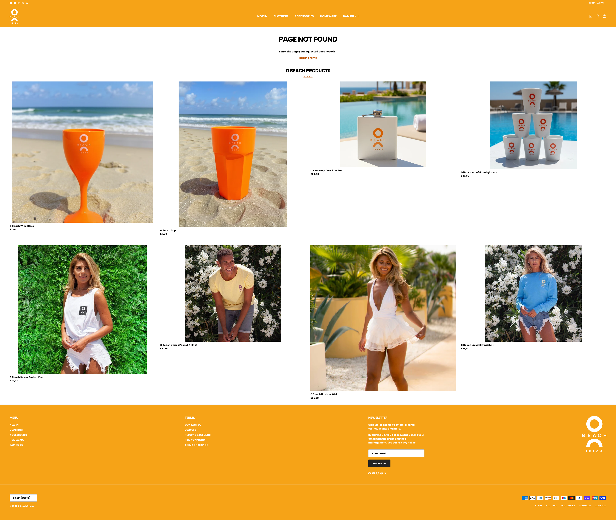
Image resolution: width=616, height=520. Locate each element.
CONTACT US (193, 424)
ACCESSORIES (304, 16)
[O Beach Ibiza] (594, 451)
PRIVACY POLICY (195, 440)
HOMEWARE (328, 16)
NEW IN (262, 16)
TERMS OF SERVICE (196, 445)
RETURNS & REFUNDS (198, 435)
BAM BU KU (351, 16)
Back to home (308, 58)
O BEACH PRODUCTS (308, 70)
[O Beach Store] (14, 16)
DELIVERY (190, 429)
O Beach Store (25, 506)
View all (308, 76)
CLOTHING (281, 16)
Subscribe (379, 463)
